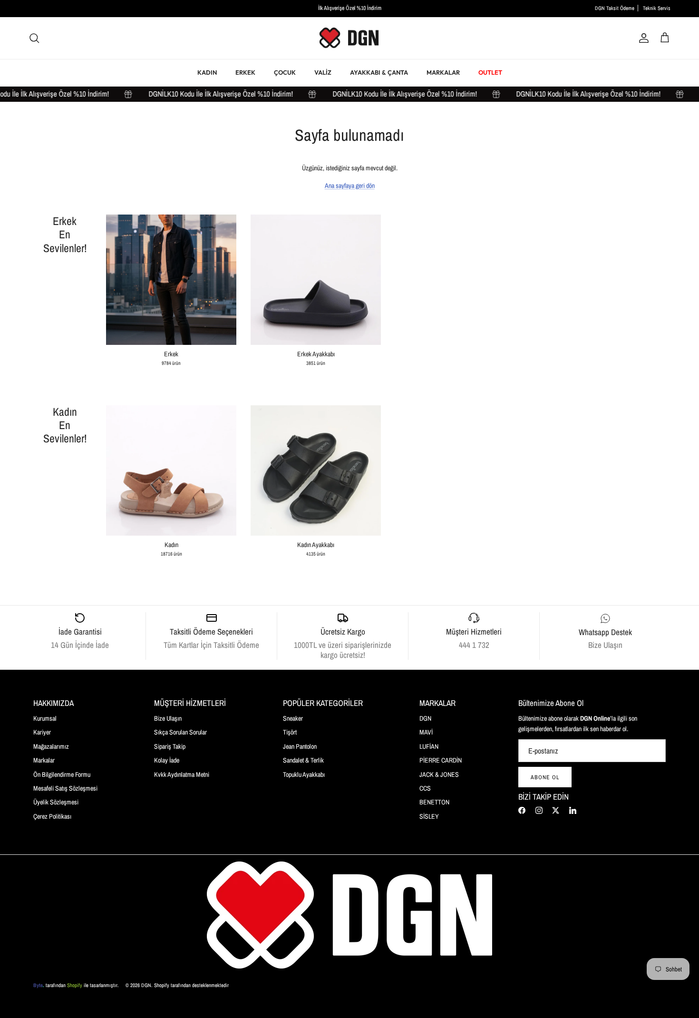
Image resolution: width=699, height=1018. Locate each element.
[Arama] (34, 38)
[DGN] (349, 38)
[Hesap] (642, 38)
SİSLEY (429, 816)
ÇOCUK (285, 72)
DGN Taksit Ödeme (614, 8)
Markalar (44, 760)
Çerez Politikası (52, 816)
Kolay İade (166, 760)
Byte (38, 985)
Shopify (74, 985)
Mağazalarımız (51, 746)
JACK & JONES (439, 774)
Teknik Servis (656, 8)
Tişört (290, 732)
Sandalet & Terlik (303, 760)
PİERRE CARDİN (440, 760)
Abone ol (545, 777)
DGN (425, 718)
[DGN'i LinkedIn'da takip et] (572, 810)
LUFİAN (428, 746)
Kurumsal (45, 718)
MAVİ (426, 732)
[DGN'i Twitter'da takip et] (555, 810)
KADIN (207, 72)
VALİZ (322, 72)
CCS (425, 788)
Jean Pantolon (300, 746)
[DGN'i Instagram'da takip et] (539, 810)
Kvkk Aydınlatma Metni (181, 774)
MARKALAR (443, 72)
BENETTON (434, 802)
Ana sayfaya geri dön (350, 185)
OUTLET (490, 72)
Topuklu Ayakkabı (304, 774)
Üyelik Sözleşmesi (55, 802)
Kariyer (42, 732)
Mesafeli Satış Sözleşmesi (65, 788)
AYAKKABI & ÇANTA (379, 72)
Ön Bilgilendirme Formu (61, 774)
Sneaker (293, 718)
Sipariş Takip (169, 746)
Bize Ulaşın (168, 718)
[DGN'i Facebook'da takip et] (521, 810)
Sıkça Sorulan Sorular (180, 732)
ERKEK (245, 72)
